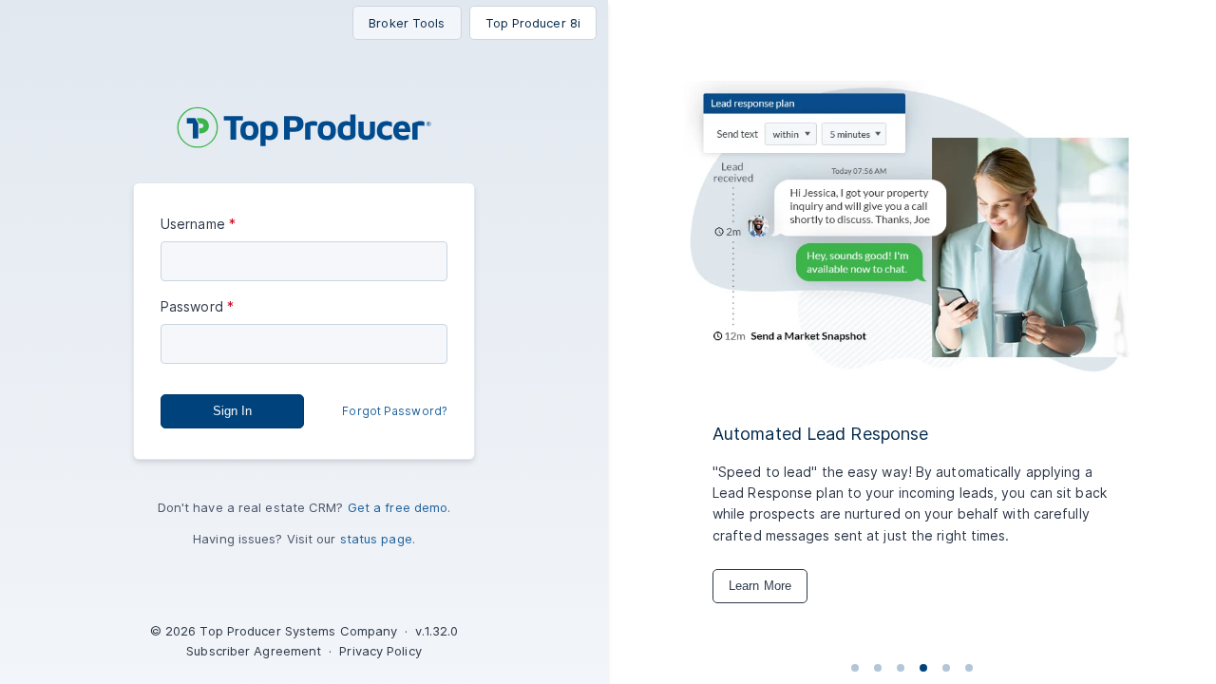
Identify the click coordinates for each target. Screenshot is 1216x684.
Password (192, 306)
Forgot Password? (394, 411)
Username (193, 224)
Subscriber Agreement (253, 650)
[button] (232, 411)
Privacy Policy (380, 650)
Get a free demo (398, 507)
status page (376, 538)
